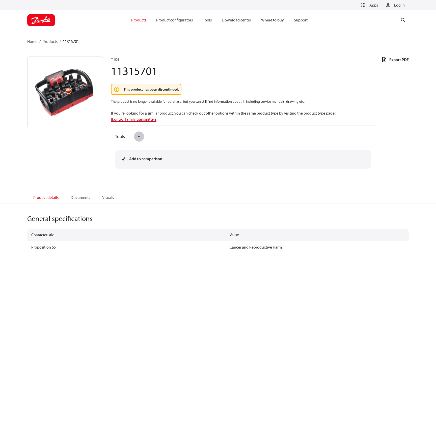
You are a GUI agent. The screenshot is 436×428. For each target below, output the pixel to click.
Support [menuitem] (301, 19)
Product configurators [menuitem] (174, 19)
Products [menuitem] (138, 19)
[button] (368, 5)
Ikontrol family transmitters (133, 119)
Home (32, 41)
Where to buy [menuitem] (272, 19)
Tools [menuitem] (207, 19)
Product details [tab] (46, 197)
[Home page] (41, 20)
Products (50, 41)
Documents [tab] (80, 197)
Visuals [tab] (108, 197)
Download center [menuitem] (236, 19)
